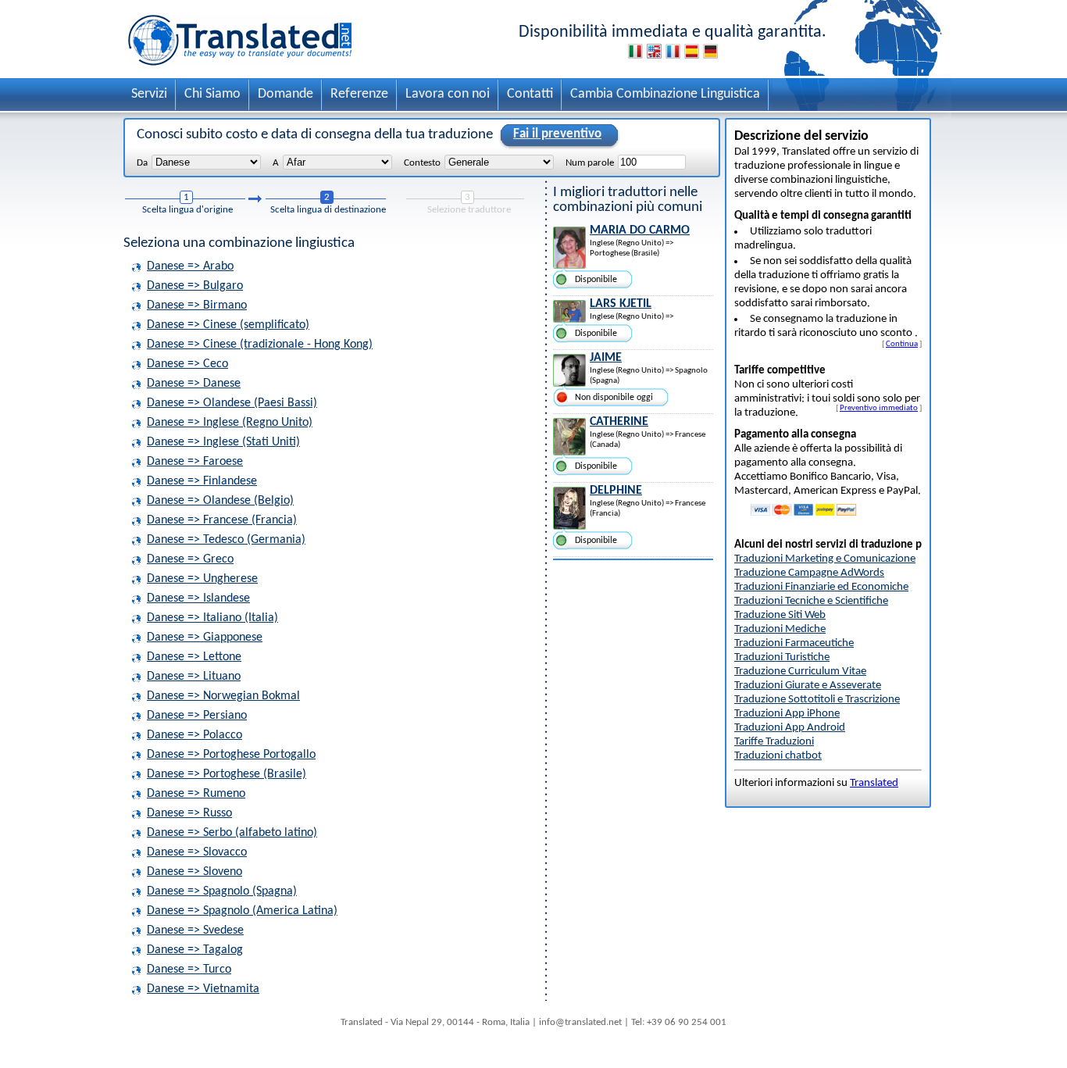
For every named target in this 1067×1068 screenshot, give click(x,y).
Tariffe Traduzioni (774, 742)
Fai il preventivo (557, 134)
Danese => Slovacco (197, 852)
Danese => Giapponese (204, 637)
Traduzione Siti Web (780, 615)
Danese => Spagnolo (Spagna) (222, 891)
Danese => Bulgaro (195, 286)
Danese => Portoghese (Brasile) (226, 774)
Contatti (530, 94)
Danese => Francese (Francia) (222, 520)
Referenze (359, 94)
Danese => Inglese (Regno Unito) (229, 422)
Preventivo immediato (879, 408)
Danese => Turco (189, 969)
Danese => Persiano (197, 715)
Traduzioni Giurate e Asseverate (807, 685)
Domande (285, 94)
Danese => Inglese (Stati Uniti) (223, 442)
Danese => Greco (190, 559)
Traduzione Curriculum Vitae (800, 671)
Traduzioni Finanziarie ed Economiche (821, 587)
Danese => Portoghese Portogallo (231, 754)
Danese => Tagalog (195, 950)
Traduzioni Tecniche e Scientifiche (811, 601)
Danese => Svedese (195, 930)
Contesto (422, 163)
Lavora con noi (447, 94)
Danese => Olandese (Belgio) (220, 501)
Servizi (149, 94)
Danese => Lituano (194, 676)
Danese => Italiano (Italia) (212, 618)
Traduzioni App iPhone (787, 714)
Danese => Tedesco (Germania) (226, 540)
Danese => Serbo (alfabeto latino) (232, 833)
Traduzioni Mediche (780, 629)
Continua (902, 343)
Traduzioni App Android (789, 728)
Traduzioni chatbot (778, 756)
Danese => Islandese (198, 598)
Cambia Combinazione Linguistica (665, 94)
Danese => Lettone (194, 657)
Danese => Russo (189, 813)
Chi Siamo (212, 94)
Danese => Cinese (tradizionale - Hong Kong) (260, 344)
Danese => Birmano (197, 305)
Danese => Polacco (194, 735)
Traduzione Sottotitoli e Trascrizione (817, 699)
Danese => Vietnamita (203, 989)
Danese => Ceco (187, 364)
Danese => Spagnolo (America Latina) (242, 911)
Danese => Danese (194, 383)
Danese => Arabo (190, 266)
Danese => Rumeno (196, 794)
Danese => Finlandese (202, 481)
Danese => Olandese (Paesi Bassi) (232, 403)
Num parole (590, 163)
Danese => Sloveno (194, 872)
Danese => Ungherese (202, 579)
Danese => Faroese (195, 461)
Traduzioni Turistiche (782, 657)
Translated (874, 783)
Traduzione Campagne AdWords (809, 573)
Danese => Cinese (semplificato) (228, 325)
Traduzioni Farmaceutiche (794, 643)
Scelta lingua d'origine (187, 210)
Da (142, 163)
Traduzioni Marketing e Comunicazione (824, 559)
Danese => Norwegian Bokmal (223, 696)
